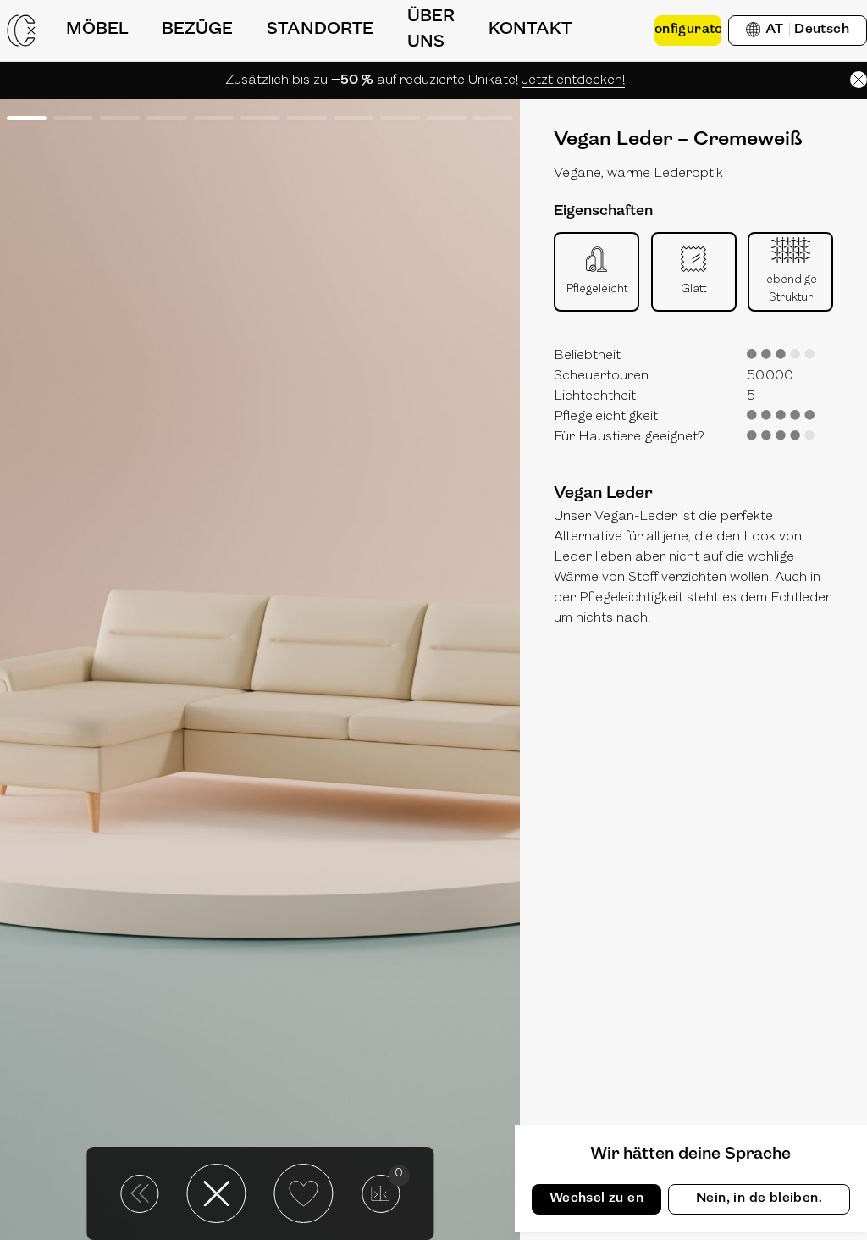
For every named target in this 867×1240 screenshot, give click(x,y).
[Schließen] (858, 79)
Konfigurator (687, 29)
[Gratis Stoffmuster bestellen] (621, 30)
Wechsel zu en (596, 1198)
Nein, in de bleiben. (759, 1198)
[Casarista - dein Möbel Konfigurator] (21, 30)
